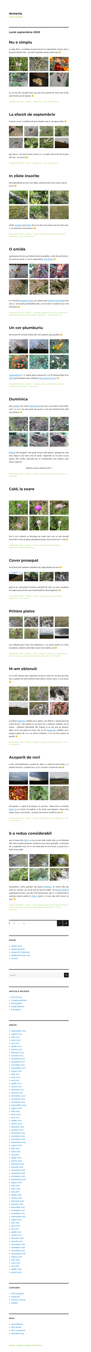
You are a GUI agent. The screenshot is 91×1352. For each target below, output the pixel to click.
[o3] (18, 271)
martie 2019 (16, 1161)
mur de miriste (43, 818)
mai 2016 (15, 1266)
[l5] (38, 197)
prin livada (48, 259)
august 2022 (16, 1034)
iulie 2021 (15, 1074)
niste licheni (35, 406)
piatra (54, 474)
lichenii (12, 452)
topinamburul (15, 375)
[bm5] (38, 708)
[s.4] (18, 523)
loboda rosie (62, 312)
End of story (16, 997)
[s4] (18, 79)
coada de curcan (46, 596)
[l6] (18, 197)
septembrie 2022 (18, 1031)
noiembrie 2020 (18, 1099)
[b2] (38, 860)
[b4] (18, 874)
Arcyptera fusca (26, 300)
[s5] (38, 79)
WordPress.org (17, 1333)
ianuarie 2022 (17, 1056)
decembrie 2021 (18, 1059)
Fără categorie (17, 1293)
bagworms (51, 730)
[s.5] (38, 523)
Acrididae (36, 312)
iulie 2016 (15, 1260)
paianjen (26, 656)
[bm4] (18, 708)
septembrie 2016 (18, 1254)
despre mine (16, 946)
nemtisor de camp (15, 656)
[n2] (31, 622)
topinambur (22, 386)
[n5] (31, 633)
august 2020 (16, 1108)
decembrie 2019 (18, 1133)
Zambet (28, 101)
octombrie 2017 (18, 1213)
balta (26, 840)
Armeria (15, 13)
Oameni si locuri (18, 1300)
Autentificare (17, 1324)
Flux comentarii (18, 1330)
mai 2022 (15, 1043)
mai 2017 (15, 1229)
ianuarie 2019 (17, 1167)
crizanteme (50, 384)
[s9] (62, 131)
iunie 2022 (16, 1040)
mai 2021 (15, 1080)
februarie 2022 (17, 1052)
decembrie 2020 (18, 1096)
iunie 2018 (15, 1189)
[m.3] (59, 439)
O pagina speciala (18, 1000)
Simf (11, 378)
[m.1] (18, 439)
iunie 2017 (15, 1226)
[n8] (62, 633)
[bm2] (38, 693)
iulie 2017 (15, 1223)
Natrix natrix (61, 890)
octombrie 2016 (18, 1250)
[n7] (46, 633)
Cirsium (36, 545)
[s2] (38, 64)
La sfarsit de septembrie (32, 114)
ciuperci (36, 474)
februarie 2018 (17, 1201)
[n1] (16, 622)
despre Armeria (18, 949)
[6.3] (38, 793)
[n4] (62, 622)
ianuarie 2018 (17, 1204)
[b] (18, 860)
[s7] (46, 131)
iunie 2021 (15, 1077)
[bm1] (18, 693)
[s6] (59, 79)
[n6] (16, 633)
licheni (42, 474)
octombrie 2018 (18, 1176)
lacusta (55, 312)
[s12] (62, 143)
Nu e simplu (20, 42)
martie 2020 (16, 1124)
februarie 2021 (17, 1090)
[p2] (31, 576)
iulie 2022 (15, 1037)
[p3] (46, 576)
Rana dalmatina (39, 907)
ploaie (32, 656)
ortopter (62, 234)
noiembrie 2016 (18, 1247)
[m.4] (18, 424)
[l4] (59, 212)
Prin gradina (16, 1003)
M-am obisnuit (23, 668)
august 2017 (16, 1220)
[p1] (16, 576)
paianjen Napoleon (46, 545)
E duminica (16, 1009)
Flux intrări (16, 1327)
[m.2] (38, 439)
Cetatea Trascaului (56, 300)
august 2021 (16, 1071)
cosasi (35, 234)
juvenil (11, 907)
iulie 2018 (15, 1185)
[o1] (59, 271)
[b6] (59, 874)
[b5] (38, 874)
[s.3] (38, 508)
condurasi (36, 384)
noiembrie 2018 (18, 1173)
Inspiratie (15, 1297)
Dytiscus (47, 887)
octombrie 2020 (18, 1102)
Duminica (18, 399)
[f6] (59, 362)
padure (16, 406)
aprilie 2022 (16, 1046)
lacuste (56, 234)
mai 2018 (15, 1192)
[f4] (18, 362)
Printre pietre (22, 611)
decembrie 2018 (18, 1170)
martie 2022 (16, 1049)
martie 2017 (16, 1235)
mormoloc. (19, 907)
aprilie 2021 (16, 1083)
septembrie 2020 (18, 1105)
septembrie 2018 (18, 1179)
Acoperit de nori (24, 757)
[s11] (46, 143)
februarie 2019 (17, 1164)
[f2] (38, 346)
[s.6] (59, 523)
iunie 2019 (15, 1151)
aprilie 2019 (16, 1158)
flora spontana (62, 653)
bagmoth (36, 742)
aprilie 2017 (16, 1232)
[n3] (46, 622)
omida (28, 315)
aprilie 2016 (16, 1269)
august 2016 (16, 1257)
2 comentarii (56, 656)
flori (56, 384)
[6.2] (59, 793)
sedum (38, 656)
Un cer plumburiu (26, 327)
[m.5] (38, 424)
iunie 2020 (16, 1114)
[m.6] (59, 424)
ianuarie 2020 (17, 1130)
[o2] (38, 271)
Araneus (36, 653)
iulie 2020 (15, 1111)
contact (14, 958)
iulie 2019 (15, 1148)
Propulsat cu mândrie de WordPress (29, 1345)
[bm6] (59, 708)
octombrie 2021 (18, 1065)
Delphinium (51, 653)
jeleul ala (13, 809)
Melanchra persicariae (17, 315)
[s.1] (18, 508)
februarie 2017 (17, 1238)
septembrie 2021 (18, 1068)
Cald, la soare (21, 489)
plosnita (57, 545)
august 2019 (16, 1145)
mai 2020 (15, 1117)
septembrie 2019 (18, 1142)
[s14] (16, 131)
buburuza (43, 653)
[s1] (18, 64)
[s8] (31, 131)
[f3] (59, 346)
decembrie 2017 (18, 1207)
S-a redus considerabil (30, 833)
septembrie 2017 (18, 1216)
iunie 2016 (15, 1263)
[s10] (31, 143)
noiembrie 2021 (18, 1062)
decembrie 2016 (18, 1244)
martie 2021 (16, 1086)
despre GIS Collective (20, 952)
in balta (32, 896)
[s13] (16, 143)
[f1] (18, 346)
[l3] (18, 212)
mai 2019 (15, 1155)
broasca (40, 905)
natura (51, 818)
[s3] (59, 64)
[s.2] (59, 508)
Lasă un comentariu (51, 101)
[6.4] (18, 793)
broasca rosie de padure (52, 905)
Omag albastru (17, 1006)
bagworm (21, 721)
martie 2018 (16, 1198)
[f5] (38, 362)
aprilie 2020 (16, 1120)
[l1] (59, 197)
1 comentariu (33, 386)
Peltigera (48, 474)
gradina (61, 384)
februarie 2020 (17, 1127)
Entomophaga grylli (45, 234)
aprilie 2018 (16, 1195)
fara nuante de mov (47, 378)
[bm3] (59, 693)
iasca (54, 596)
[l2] (38, 212)
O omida (17, 249)
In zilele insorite (24, 176)
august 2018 (16, 1182)
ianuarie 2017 (17, 1241)
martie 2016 (16, 1272)
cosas (35, 818)
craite (43, 384)
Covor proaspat (23, 560)
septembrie (37, 101)
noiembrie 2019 (18, 1136)
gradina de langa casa (20, 955)
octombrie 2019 (18, 1139)
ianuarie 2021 (17, 1093)
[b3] (59, 860)
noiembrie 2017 (18, 1210)
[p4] (62, 576)
